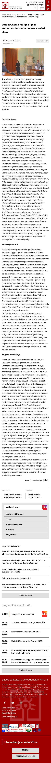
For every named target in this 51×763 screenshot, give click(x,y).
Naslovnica (6, 14)
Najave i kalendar (14, 524)
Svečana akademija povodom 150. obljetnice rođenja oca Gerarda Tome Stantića (23, 562)
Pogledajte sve (25, 595)
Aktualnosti (18, 14)
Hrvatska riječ (36, 480)
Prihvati (25, 750)
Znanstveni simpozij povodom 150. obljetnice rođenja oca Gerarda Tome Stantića (24, 586)
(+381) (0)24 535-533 (36, 2)
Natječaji (10, 529)
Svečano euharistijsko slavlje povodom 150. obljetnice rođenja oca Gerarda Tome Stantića (25, 553)
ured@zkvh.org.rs (9, 717)
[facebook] (5, 702)
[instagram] (21, 702)
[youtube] (13, 702)
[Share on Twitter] (47, 41)
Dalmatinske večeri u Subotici (16, 578)
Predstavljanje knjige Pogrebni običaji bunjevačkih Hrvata (20, 570)
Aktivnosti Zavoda (15, 514)
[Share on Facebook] (44, 41)
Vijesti (9, 519)
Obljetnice (11, 534)
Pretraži (35, 8)
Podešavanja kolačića (25, 756)
